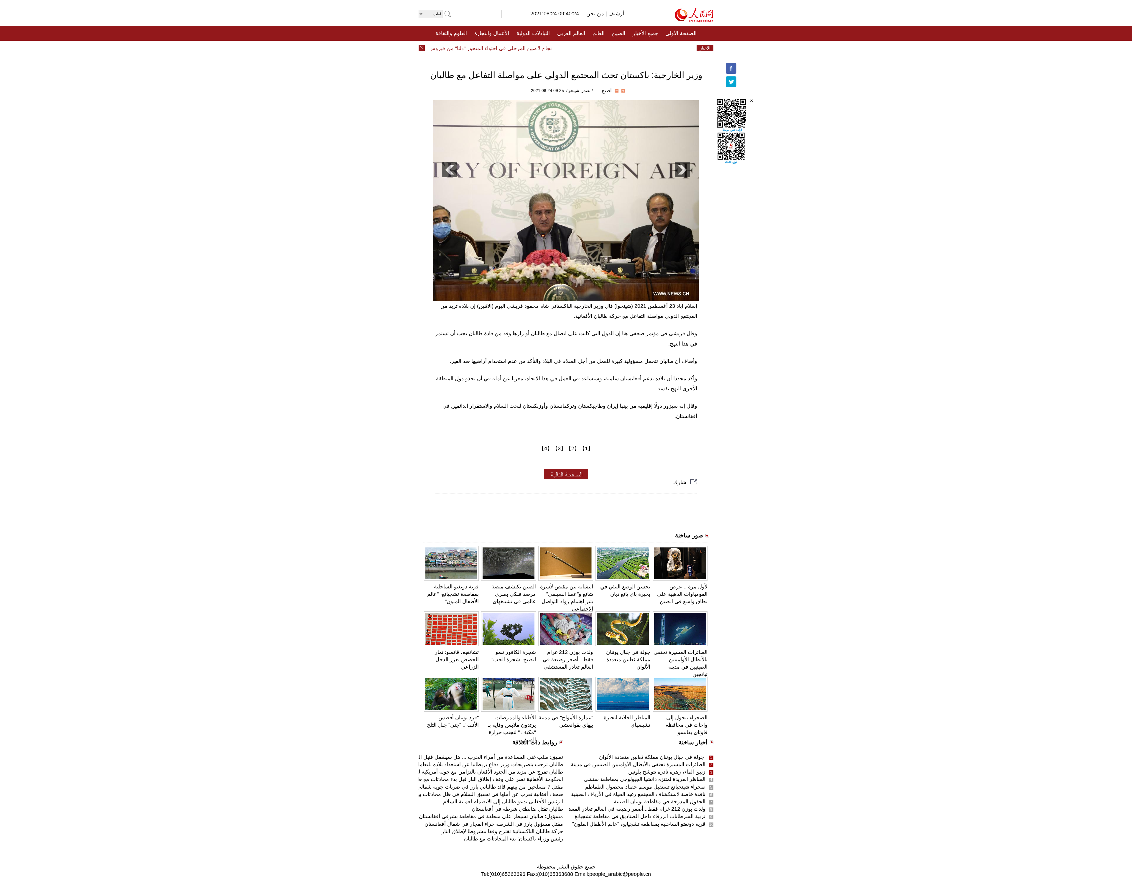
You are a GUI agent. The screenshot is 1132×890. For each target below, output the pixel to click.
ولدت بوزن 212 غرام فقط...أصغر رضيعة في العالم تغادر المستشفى (568, 659)
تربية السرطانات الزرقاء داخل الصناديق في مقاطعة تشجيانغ (640, 816)
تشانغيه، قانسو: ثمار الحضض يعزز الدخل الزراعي (457, 659)
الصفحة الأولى (681, 33)
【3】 (559, 448)
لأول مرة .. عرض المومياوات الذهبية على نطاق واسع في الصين (682, 594)
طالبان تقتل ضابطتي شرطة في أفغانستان (517, 809)
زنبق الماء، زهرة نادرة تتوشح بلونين (666, 772)
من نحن (596, 14)
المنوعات (587, 48)
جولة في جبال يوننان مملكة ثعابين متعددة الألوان (628, 659)
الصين (618, 33)
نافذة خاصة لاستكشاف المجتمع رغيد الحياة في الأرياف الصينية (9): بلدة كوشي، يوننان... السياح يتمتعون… (591, 794)
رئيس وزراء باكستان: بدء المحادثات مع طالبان (513, 839)
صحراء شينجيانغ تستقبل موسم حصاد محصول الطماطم (645, 787)
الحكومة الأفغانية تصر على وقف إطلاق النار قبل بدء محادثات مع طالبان (485, 779)
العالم (599, 33)
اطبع (607, 90)
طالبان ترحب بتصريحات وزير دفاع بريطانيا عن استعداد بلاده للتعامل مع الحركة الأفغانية (468, 764)
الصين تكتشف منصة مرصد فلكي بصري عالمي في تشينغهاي (513, 594)
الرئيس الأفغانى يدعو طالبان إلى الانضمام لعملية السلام (503, 802)
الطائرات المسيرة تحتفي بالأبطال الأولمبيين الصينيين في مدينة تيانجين (629, 764)
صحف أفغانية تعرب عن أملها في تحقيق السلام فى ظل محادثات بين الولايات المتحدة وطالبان (462, 794)
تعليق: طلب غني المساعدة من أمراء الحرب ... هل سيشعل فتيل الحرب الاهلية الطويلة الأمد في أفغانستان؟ (446, 757)
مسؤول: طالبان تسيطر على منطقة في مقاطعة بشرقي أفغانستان (491, 816)
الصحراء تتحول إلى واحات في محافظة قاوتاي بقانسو (687, 725)
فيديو (540, 48)
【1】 (586, 448)
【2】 (573, 448)
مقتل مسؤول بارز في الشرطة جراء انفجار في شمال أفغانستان (493, 824)
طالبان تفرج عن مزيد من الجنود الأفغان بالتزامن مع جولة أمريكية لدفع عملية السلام (472, 772)
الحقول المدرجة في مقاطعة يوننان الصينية (659, 802)
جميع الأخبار (645, 33)
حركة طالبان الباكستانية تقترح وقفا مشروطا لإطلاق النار (502, 831)
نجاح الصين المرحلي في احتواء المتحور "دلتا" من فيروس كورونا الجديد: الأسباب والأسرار (475, 48)
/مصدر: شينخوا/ (579, 90)
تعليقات (561, 48)
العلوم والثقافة (451, 33)
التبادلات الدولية (533, 33)
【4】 (545, 448)
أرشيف (615, 14)
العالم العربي (571, 33)
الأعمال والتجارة (491, 33)
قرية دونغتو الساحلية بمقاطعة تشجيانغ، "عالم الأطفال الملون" (453, 594)
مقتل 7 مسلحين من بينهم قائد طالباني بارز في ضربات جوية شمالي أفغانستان (478, 787)
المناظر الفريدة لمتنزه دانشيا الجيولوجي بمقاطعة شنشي (644, 779)
